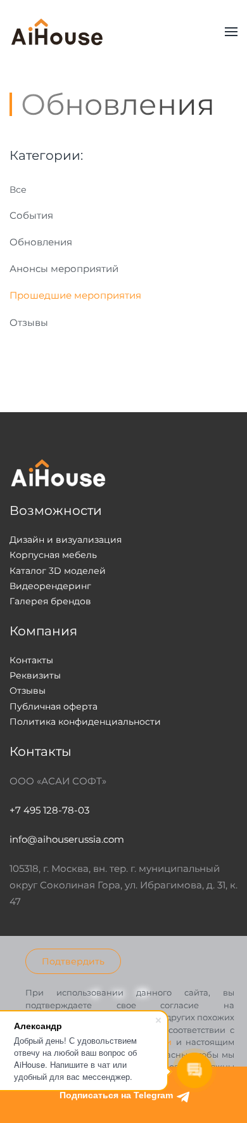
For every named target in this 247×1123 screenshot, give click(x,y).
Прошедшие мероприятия (75, 295)
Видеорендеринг (50, 586)
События (31, 215)
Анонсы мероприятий (64, 269)
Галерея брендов (50, 601)
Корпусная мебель (53, 555)
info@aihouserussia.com (67, 839)
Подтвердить (73, 961)
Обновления (41, 242)
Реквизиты (35, 675)
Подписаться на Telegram (117, 1095)
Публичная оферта (54, 706)
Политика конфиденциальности (85, 721)
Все (18, 189)
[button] (231, 31)
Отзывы (29, 322)
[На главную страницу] (57, 31)
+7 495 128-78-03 (49, 810)
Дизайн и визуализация (66, 539)
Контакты (31, 660)
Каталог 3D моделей (58, 570)
